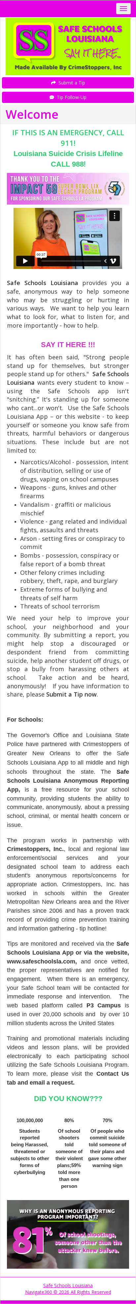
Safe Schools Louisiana (68, 1285)
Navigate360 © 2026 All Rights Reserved (68, 1292)
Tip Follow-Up (70, 97)
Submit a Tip (70, 83)
